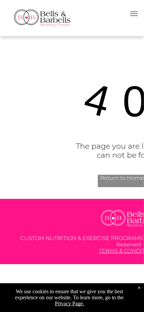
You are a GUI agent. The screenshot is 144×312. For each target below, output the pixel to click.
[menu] (134, 13)
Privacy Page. (69, 303)
